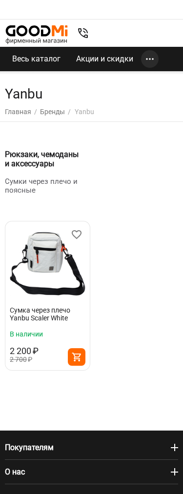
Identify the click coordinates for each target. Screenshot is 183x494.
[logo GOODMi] (36, 34)
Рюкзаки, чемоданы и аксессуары (42, 159)
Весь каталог (36, 58)
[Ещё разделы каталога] (150, 59)
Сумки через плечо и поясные (41, 186)
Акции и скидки (104, 58)
